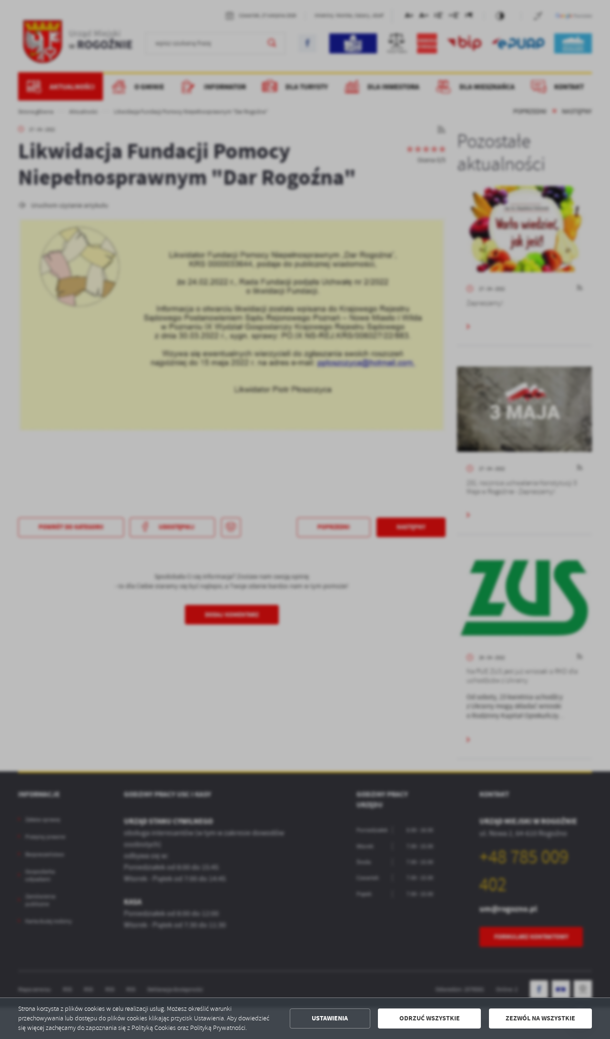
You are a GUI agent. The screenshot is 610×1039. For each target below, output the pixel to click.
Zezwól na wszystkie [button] (540, 1018)
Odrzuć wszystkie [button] (429, 1018)
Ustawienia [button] (330, 1018)
